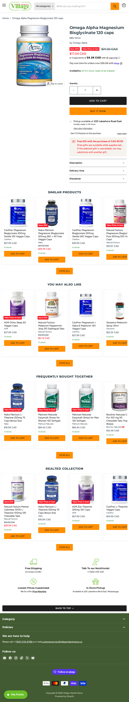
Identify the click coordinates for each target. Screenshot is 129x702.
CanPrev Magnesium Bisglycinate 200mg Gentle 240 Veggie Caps (85, 233)
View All (64, 271)
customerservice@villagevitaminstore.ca (62, 642)
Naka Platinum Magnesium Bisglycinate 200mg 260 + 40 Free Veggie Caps (51, 235)
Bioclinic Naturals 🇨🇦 (115, 427)
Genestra (110, 328)
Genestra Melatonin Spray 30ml (116, 324)
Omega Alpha (80, 42)
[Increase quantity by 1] (97, 90)
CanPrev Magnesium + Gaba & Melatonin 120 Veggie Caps (84, 325)
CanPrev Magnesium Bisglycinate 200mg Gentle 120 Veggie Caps (17, 233)
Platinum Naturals (45, 424)
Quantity (74, 83)
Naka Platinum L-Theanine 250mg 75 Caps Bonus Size (14, 417)
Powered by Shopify (64, 696)
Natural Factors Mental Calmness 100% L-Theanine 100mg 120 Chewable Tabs (16, 511)
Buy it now (98, 111)
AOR (6, 328)
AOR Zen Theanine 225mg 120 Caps (82, 508)
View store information (83, 128)
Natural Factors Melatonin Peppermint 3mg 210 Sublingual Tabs (51, 325)
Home (5, 18)
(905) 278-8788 (24, 642)
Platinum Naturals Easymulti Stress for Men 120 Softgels (85, 417)
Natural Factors (113, 242)
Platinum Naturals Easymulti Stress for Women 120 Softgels (49, 417)
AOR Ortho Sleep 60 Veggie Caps (15, 324)
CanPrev (7, 239)
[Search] (115, 6)
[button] (98, 57)
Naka (40, 242)
